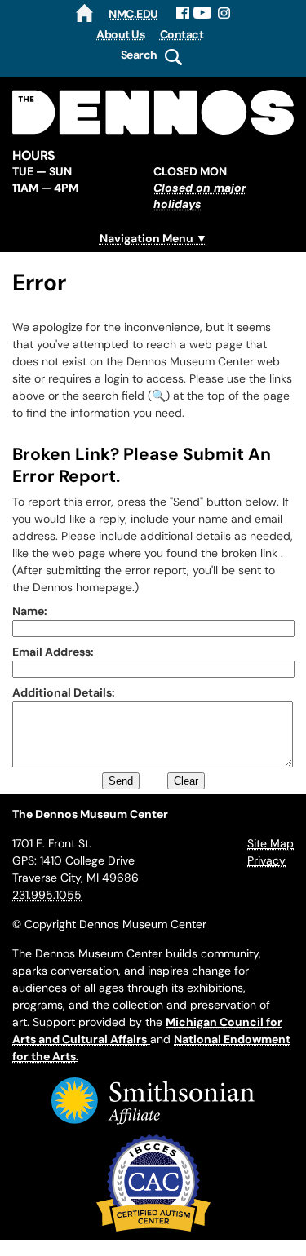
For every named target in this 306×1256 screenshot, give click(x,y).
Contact (182, 34)
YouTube (203, 13)
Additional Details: (63, 692)
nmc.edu (133, 14)
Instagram (224, 13)
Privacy (266, 860)
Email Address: (53, 651)
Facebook (183, 13)
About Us (120, 34)
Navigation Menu (146, 238)
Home (84, 13)
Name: (29, 611)
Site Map (270, 843)
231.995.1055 (47, 894)
